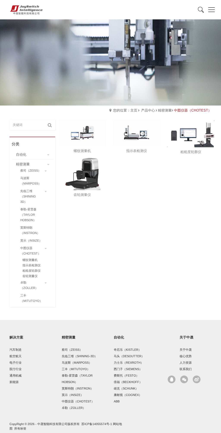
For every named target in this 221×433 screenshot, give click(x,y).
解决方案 (16, 337)
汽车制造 (15, 349)
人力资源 (186, 362)
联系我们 (186, 369)
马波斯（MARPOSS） (77, 362)
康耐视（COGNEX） (128, 395)
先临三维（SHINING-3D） (79, 356)
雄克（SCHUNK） (126, 388)
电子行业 (15, 362)
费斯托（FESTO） (126, 375)
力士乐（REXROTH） (129, 362)
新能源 (14, 382)
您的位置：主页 (125, 110)
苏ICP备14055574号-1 (96, 424)
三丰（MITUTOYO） (76, 369)
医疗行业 (15, 369)
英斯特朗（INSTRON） (77, 388)
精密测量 (165, 110)
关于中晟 (186, 337)
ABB (117, 401)
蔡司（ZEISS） (72, 349)
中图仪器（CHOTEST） (78, 401)
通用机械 (15, 375)
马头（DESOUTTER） (129, 356)
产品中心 (148, 110)
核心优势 (186, 356)
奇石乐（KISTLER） (127, 349)
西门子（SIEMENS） (128, 369)
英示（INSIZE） (73, 395)
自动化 (119, 337)
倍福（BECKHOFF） (128, 382)
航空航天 (15, 356)
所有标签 (20, 428)
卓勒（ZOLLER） (74, 408)
